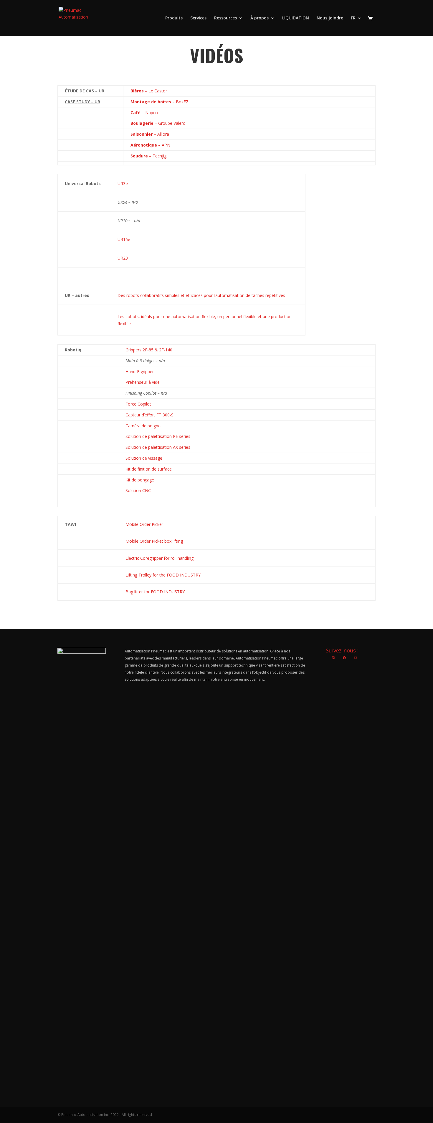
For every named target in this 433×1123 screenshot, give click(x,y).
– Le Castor (148, 91)
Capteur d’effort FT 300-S (149, 415)
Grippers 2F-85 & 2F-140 (148, 350)
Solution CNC (138, 490)
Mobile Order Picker (144, 524)
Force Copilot (138, 404)
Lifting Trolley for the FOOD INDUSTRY (163, 575)
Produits (174, 18)
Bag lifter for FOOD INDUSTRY (155, 591)
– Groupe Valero (158, 123)
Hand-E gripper (139, 371)
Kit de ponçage (139, 480)
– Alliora (149, 134)
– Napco (144, 112)
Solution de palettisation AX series (157, 447)
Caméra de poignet (143, 425)
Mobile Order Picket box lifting (154, 541)
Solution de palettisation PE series (157, 436)
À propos (259, 18)
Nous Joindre (330, 18)
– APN (150, 145)
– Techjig (148, 156)
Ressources (225, 18)
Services (198, 18)
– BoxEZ (159, 101)
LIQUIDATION (295, 18)
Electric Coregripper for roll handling (159, 558)
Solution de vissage (143, 458)
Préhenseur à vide (142, 382)
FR (353, 18)
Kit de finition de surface (148, 469)
